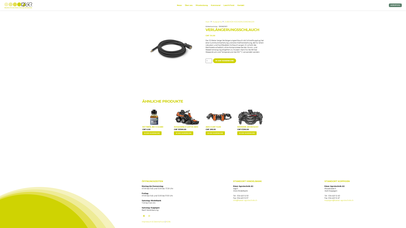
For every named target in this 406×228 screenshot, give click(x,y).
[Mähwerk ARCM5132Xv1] (219, 117)
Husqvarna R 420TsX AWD (154, 127)
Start (208, 22)
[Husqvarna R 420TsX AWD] (155, 117)
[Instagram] (149, 216)
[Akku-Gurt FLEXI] (187, 117)
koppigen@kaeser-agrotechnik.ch (338, 200)
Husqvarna (217, 22)
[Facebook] (144, 216)
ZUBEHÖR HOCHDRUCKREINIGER (239, 22)
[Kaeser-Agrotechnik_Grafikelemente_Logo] (18, 5)
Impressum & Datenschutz (153, 222)
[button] (152, 133)
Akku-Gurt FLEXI (181, 127)
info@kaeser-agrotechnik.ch (245, 200)
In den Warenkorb (224, 61)
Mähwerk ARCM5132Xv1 (216, 127)
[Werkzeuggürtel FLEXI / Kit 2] (250, 116)
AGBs (168, 222)
